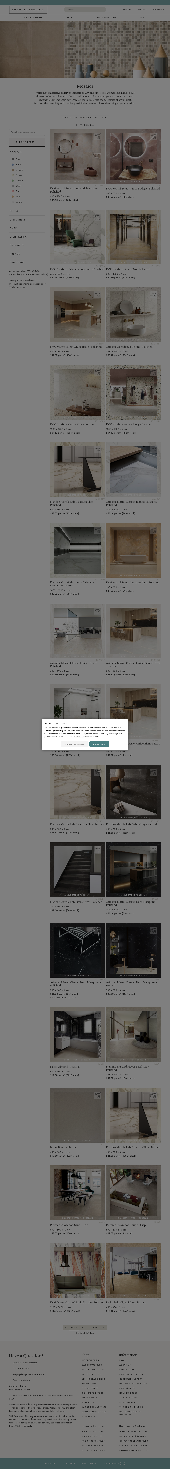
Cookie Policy (78, 736)
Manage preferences (74, 744)
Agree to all (99, 744)
